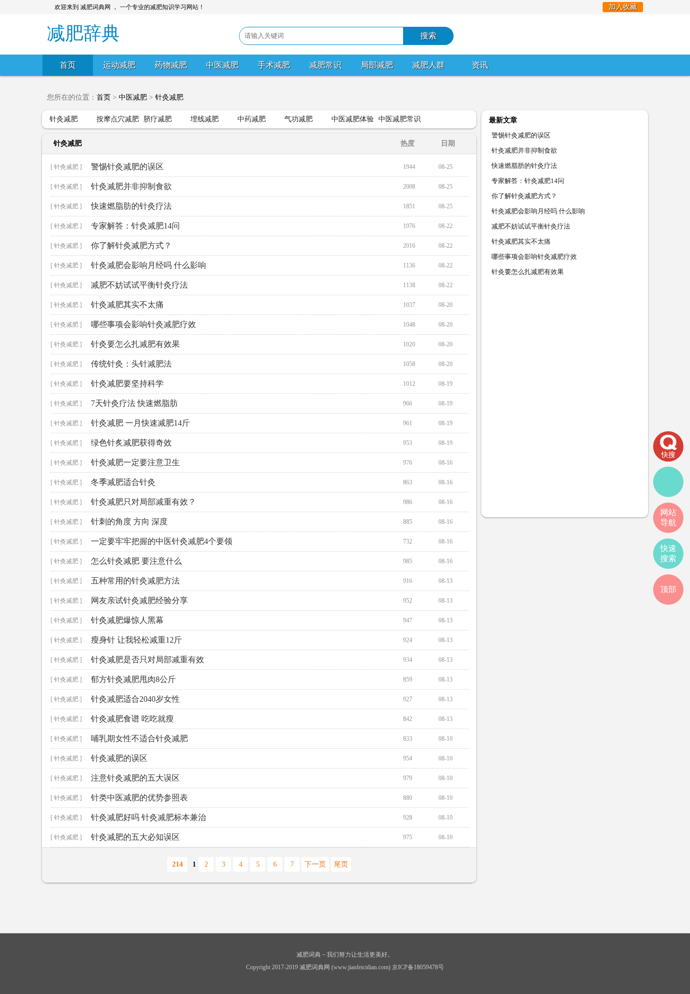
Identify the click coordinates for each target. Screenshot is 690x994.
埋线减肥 (204, 119)
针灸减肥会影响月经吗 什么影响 (148, 265)
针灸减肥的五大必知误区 (135, 837)
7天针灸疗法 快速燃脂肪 (134, 403)
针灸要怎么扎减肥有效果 (135, 344)
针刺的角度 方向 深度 (129, 521)
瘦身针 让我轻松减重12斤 (136, 640)
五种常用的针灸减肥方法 (135, 580)
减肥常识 (325, 65)
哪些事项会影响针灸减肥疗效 (143, 324)
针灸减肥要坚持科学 (127, 383)
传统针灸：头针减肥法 (131, 363)
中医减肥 (222, 65)
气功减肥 (298, 119)
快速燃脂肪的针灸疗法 (131, 206)
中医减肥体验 (352, 119)
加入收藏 (623, 7)
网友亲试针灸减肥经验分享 (139, 600)
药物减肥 (171, 65)
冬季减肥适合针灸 (123, 482)
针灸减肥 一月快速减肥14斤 (140, 423)
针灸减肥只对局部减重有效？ (143, 502)
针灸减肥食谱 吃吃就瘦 (132, 718)
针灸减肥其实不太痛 (127, 304)
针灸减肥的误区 (119, 758)
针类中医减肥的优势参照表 (139, 797)
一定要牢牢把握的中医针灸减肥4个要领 (161, 541)
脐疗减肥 (157, 119)
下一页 (315, 864)
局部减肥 (377, 65)
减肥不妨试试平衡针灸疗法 (139, 285)
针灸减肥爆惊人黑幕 (127, 620)
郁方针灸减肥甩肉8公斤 (133, 679)
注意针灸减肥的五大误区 (135, 778)
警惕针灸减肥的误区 (127, 166)
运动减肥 (119, 65)
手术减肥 (274, 65)
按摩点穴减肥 (117, 119)
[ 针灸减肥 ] (66, 166)
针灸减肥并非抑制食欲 (131, 186)
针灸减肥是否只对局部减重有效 (147, 659)
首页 (68, 65)
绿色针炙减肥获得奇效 (131, 442)
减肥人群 (428, 65)
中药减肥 (251, 119)
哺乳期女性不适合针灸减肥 (139, 738)
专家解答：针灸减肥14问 (135, 225)
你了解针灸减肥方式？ (131, 245)
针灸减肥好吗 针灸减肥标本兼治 (148, 817)
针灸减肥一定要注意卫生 (135, 462)
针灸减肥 (169, 97)
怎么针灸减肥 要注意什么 (136, 561)
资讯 (480, 65)
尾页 (341, 864)
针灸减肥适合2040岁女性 (135, 699)
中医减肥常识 (399, 119)
